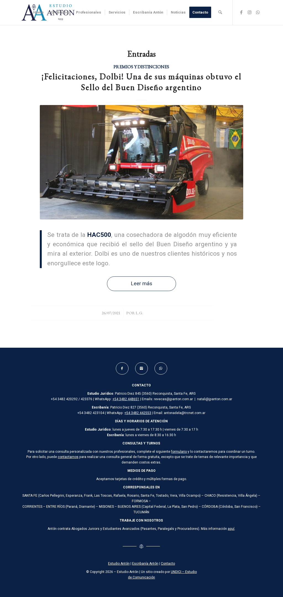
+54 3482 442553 (137, 412)
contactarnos (68, 456)
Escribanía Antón (145, 563)
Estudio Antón (119, 563)
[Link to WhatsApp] (258, 12)
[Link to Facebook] (241, 12)
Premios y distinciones (141, 67)
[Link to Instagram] (249, 12)
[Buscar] (220, 12)
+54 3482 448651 (125, 399)
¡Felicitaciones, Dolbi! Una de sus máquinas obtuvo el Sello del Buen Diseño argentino (141, 82)
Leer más (141, 283)
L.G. (139, 312)
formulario (179, 451)
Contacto (168, 563)
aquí (231, 528)
